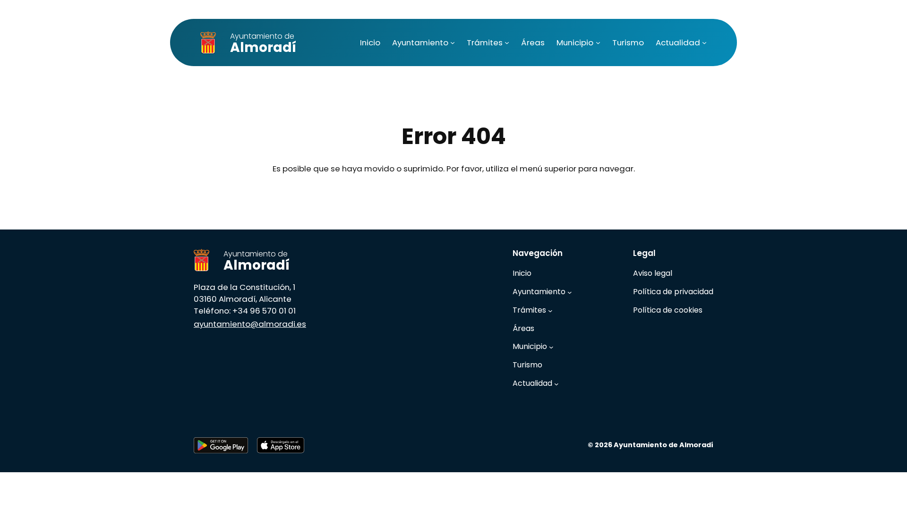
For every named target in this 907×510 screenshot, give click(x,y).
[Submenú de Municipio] (598, 42)
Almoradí (263, 44)
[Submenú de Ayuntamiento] (452, 42)
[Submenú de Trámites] (507, 42)
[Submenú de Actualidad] (704, 42)
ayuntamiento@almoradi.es (250, 324)
